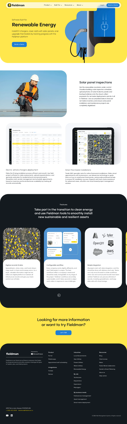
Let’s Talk (63, 332)
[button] (48, 5)
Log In (102, 5)
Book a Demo (19, 44)
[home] (16, 5)
